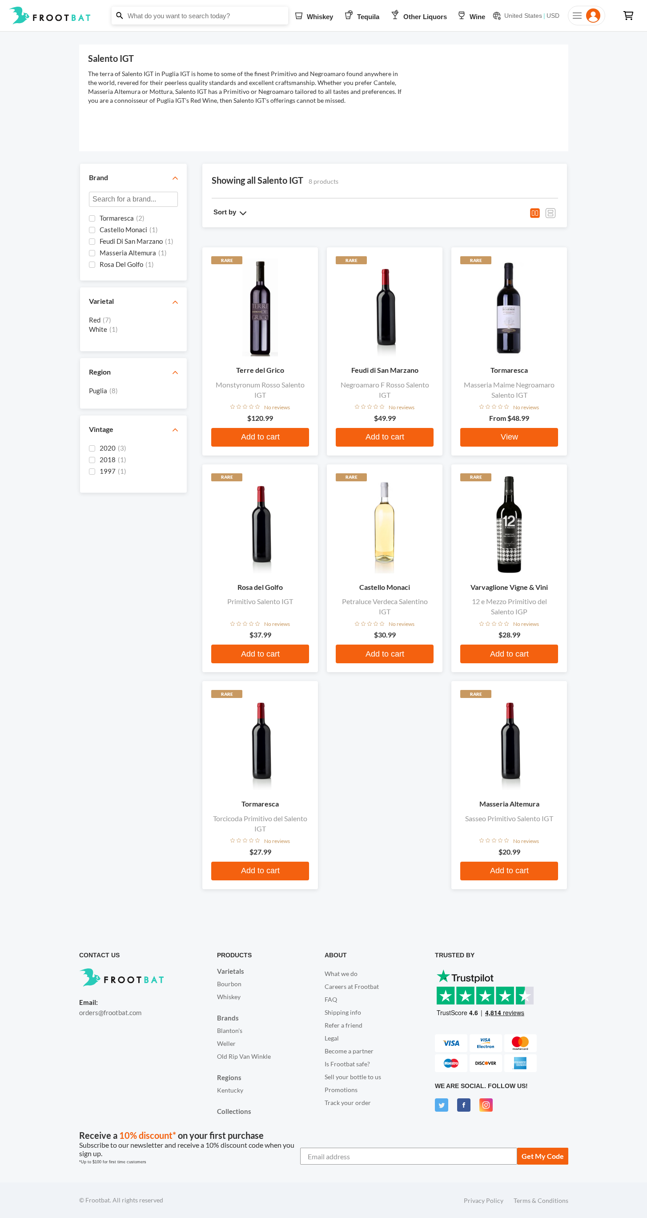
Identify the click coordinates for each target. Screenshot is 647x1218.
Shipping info (343, 1012)
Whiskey (229, 996)
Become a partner (349, 1051)
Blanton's (229, 1030)
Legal (332, 1038)
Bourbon (229, 984)
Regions (229, 1077)
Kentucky (230, 1090)
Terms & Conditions (541, 1200)
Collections (234, 1111)
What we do (341, 973)
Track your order (348, 1102)
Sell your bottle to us (353, 1077)
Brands (228, 1018)
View (509, 436)
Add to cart (260, 436)
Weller (226, 1043)
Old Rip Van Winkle (244, 1056)
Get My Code (543, 1156)
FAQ (331, 999)
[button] (323, 15)
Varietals (230, 971)
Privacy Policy (483, 1200)
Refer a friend (343, 1025)
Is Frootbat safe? (347, 1064)
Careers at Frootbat (352, 986)
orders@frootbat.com (110, 1012)
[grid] (133, 242)
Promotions (341, 1089)
